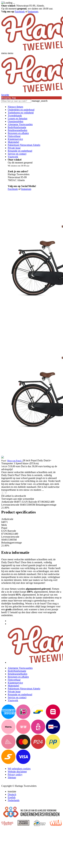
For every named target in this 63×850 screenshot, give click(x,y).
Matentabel (13, 142)
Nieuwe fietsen (15, 106)
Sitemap (12, 777)
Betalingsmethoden (17, 130)
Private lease (14, 147)
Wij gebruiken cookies (19, 768)
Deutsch (12, 794)
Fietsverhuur (14, 136)
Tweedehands (15, 115)
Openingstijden (15, 121)
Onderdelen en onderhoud (21, 109)
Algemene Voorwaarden (20, 124)
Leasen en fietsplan (17, 118)
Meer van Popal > (15, 460)
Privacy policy (15, 774)
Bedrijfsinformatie (17, 127)
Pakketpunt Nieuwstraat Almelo (24, 145)
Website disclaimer (17, 771)
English (12, 797)
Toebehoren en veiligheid (21, 112)
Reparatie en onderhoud (20, 150)
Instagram (33, 11)
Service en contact (17, 153)
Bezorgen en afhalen (18, 133)
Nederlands (13, 800)
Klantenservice (15, 139)
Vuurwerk (13, 156)
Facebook (20, 11)
